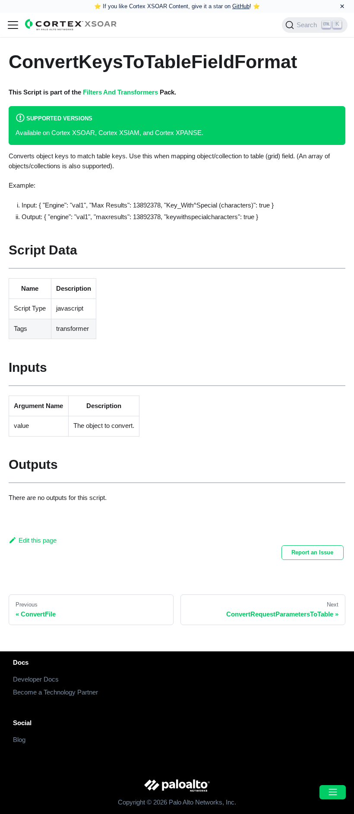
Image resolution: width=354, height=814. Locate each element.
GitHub (241, 6)
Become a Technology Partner (55, 692)
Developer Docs (36, 679)
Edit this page (38, 540)
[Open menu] (332, 792)
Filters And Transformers (120, 92)
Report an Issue (312, 552)
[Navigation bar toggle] (12, 25)
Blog (19, 739)
